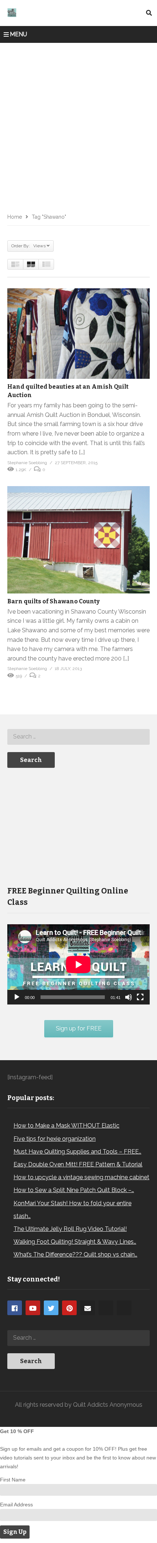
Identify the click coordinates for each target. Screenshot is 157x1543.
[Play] (16, 997)
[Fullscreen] (140, 997)
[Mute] (128, 997)
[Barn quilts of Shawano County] (78, 539)
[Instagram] (106, 1307)
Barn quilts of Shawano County (53, 601)
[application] (78, 964)
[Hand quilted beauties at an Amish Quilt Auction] (78, 333)
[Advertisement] (78, 125)
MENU (18, 34)
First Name (13, 1480)
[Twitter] (51, 1307)
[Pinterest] (69, 1307)
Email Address (16, 1504)
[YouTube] (33, 1307)
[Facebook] (14, 1307)
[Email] (87, 1307)
